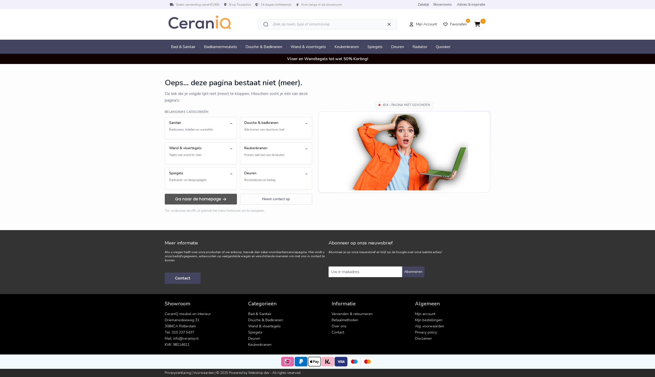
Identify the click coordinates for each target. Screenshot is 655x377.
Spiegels (375, 46)
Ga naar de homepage (198, 199)
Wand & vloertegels (308, 46)
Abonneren (413, 271)
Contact (182, 278)
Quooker (443, 46)
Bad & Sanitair (183, 46)
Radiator (419, 46)
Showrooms (442, 4)
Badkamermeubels (220, 46)
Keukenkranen (346, 46)
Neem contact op (276, 199)
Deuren (397, 46)
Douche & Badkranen (263, 46)
